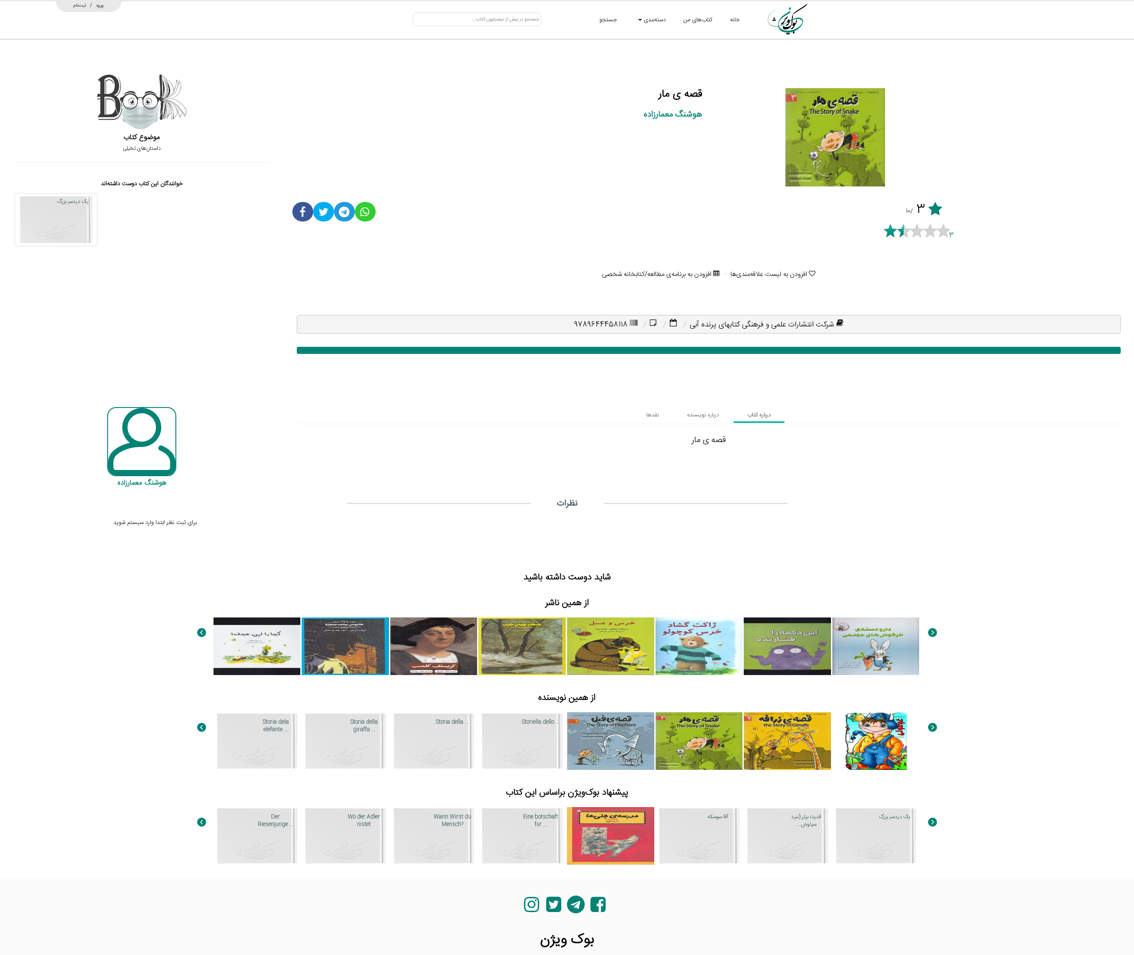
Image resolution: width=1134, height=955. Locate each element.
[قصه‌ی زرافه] (787, 741)
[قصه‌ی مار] (699, 741)
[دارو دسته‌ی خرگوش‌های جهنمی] (876, 646)
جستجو (608, 20)
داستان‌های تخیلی (142, 148)
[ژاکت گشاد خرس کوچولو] (699, 646)
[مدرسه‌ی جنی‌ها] (610, 836)
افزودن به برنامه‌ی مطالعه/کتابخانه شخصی (657, 274)
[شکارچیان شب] (522, 646)
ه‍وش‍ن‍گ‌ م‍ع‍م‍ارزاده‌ (673, 114)
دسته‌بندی (654, 20)
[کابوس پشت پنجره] (345, 646)
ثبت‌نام (80, 5)
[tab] (759, 415)
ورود (100, 5)
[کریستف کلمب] (434, 646)
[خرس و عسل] (610, 646)
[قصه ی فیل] (610, 741)
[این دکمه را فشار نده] (787, 646)
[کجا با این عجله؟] (257, 646)
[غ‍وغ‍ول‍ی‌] (876, 741)
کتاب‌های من (698, 20)
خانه (735, 20)
